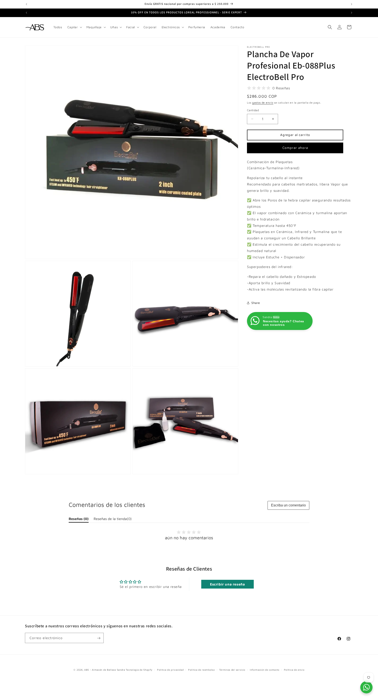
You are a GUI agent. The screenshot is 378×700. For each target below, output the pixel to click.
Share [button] (255, 303)
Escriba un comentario (288, 505)
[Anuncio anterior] (26, 4)
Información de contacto (264, 669)
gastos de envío (262, 102)
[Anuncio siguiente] (351, 4)
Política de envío (294, 669)
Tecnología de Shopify (139, 669)
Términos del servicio (232, 669)
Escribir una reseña (227, 584)
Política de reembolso (201, 669)
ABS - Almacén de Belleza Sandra (104, 669)
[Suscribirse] (98, 638)
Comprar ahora (295, 148)
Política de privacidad (170, 669)
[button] (74, 27)
